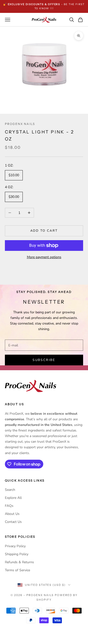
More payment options (44, 257)
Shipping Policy (16, 554)
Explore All (13, 497)
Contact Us (13, 521)
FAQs (9, 505)
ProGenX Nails (20, 124)
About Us (12, 513)
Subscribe (44, 360)
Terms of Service (17, 570)
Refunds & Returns (19, 562)
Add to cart (44, 231)
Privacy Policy (15, 546)
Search (10, 489)
